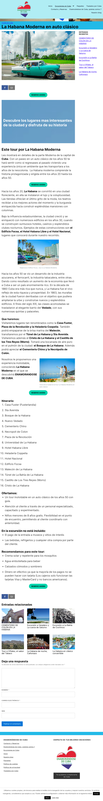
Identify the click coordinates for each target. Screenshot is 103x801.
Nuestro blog (96, 13)
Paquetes (80, 6)
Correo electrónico (11, 700)
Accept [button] (96, 793)
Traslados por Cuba (93, 6)
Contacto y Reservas (59, 9)
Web (3, 711)
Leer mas (55, 798)
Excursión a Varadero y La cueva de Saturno (88, 50)
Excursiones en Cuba (63, 6)
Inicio (50, 6)
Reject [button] (47, 797)
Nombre (5, 690)
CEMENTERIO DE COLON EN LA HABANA (86, 41)
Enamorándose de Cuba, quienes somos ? (85, 9)
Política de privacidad (12, 767)
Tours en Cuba (7, 23)
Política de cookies (11, 764)
